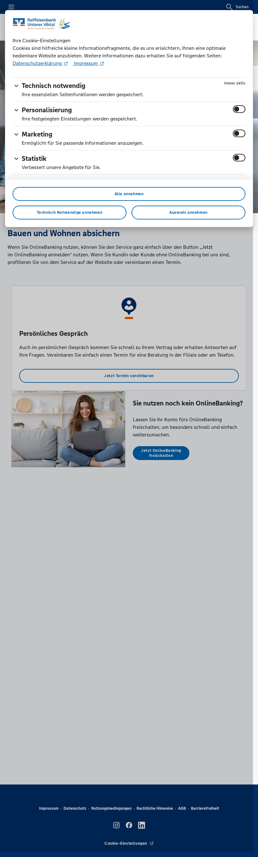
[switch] (239, 109)
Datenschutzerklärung (38, 63)
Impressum (86, 63)
